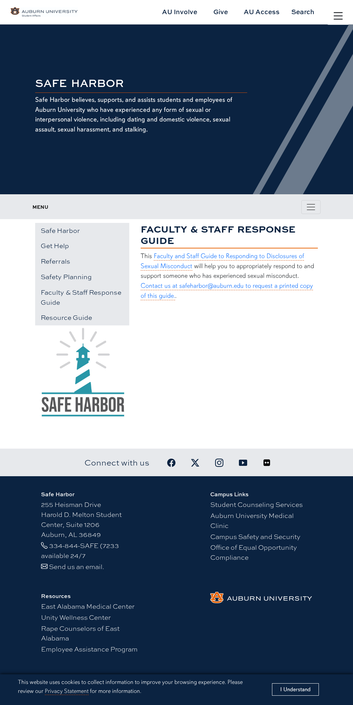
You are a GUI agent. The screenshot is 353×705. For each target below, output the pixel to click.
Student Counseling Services (256, 504)
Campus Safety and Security (255, 536)
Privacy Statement (67, 691)
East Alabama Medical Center (87, 606)
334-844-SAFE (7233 (84, 545)
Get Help (55, 245)
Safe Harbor (60, 230)
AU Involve (179, 11)
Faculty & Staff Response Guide (81, 297)
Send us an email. (76, 566)
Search (302, 11)
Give (220, 11)
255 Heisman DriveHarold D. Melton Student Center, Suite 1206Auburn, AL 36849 (81, 519)
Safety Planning (66, 276)
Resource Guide (66, 317)
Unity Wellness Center (76, 617)
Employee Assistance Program (89, 649)
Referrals (55, 261)
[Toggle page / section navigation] (311, 207)
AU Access (262, 11)
